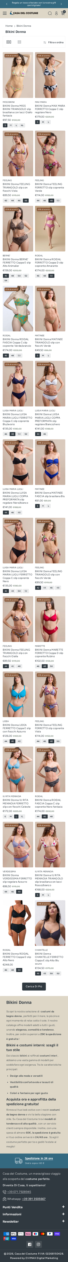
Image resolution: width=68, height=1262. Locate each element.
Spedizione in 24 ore (39, 1158)
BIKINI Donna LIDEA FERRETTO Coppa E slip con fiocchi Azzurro (17, 728)
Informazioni (12, 1214)
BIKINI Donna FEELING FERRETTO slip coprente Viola (49, 728)
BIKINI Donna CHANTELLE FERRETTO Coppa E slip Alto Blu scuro (49, 958)
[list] (19, 42)
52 (27, 276)
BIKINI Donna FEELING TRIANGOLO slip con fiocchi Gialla (16, 653)
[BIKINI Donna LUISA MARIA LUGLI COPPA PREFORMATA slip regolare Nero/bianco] (18, 462)
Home (9, 25)
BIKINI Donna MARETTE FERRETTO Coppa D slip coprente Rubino (49, 653)
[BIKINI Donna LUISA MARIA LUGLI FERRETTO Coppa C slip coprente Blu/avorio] (18, 383)
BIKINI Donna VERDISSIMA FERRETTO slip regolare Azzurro (17, 878)
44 (13, 201)
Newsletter (11, 1222)
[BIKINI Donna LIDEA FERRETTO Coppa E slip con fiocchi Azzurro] (18, 694)
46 (20, 201)
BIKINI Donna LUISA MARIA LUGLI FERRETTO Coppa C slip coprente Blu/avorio (17, 419)
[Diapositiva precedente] (7, 4)
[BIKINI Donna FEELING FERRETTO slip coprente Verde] (50, 153)
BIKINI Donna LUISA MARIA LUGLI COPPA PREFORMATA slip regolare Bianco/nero (47, 419)
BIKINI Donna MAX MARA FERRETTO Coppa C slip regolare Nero (50, 109)
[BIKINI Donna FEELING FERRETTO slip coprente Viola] (50, 694)
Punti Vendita (12, 1207)
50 (59, 201)
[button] (6, 13)
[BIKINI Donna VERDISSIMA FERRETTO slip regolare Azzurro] (18, 844)
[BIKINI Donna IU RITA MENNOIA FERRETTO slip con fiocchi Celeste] (18, 769)
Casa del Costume (26, 1253)
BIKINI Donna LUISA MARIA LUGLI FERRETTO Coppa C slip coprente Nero (17, 576)
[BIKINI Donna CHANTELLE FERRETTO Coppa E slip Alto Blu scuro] (50, 923)
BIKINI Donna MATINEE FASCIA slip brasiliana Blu (50, 494)
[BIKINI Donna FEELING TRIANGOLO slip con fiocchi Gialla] (18, 619)
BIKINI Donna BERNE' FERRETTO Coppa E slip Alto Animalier (17, 262)
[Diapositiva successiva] (61, 4)
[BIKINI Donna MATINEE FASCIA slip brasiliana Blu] (50, 462)
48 (26, 201)
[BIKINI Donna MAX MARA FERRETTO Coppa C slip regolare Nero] (50, 75)
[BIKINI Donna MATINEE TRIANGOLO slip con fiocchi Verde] (50, 308)
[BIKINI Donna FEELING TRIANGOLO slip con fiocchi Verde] (50, 540)
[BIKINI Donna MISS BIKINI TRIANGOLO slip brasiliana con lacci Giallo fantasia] (18, 75)
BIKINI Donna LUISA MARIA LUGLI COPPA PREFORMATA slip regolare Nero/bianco (15, 497)
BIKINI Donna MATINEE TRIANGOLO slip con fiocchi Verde (49, 342)
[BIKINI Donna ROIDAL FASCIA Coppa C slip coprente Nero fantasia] (50, 769)
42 (7, 201)
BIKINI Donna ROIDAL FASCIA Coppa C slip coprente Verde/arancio (17, 342)
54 (7, 281)
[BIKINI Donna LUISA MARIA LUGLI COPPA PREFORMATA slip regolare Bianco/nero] (50, 383)
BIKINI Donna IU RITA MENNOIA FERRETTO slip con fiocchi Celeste (16, 803)
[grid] (9, 42)
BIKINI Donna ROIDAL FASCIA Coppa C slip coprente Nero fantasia (49, 803)
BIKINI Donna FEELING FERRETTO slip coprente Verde (49, 187)
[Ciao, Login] (56, 13)
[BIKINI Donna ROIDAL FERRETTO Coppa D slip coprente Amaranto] (50, 228)
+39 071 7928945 (19, 1192)
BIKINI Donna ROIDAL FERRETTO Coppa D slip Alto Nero (17, 957)
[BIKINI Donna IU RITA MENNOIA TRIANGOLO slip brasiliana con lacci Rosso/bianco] (50, 844)
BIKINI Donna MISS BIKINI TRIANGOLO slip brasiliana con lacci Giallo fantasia (17, 110)
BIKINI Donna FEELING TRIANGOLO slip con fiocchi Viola (16, 187)
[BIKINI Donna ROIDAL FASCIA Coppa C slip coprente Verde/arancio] (18, 308)
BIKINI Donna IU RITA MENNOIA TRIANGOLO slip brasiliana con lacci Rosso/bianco (49, 880)
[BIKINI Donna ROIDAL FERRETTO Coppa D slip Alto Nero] (18, 923)
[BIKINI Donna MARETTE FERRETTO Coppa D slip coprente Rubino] (50, 619)
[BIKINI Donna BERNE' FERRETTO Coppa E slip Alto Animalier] (18, 228)
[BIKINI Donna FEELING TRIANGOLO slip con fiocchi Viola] (18, 153)
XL (23, 125)
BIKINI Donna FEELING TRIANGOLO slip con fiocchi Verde (48, 574)
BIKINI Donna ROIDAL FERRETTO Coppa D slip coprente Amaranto (49, 262)
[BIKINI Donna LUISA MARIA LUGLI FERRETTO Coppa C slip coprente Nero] (18, 540)
